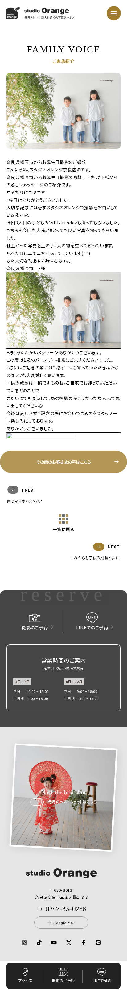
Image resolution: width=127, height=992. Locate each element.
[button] (40, 15)
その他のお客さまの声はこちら (63, 462)
